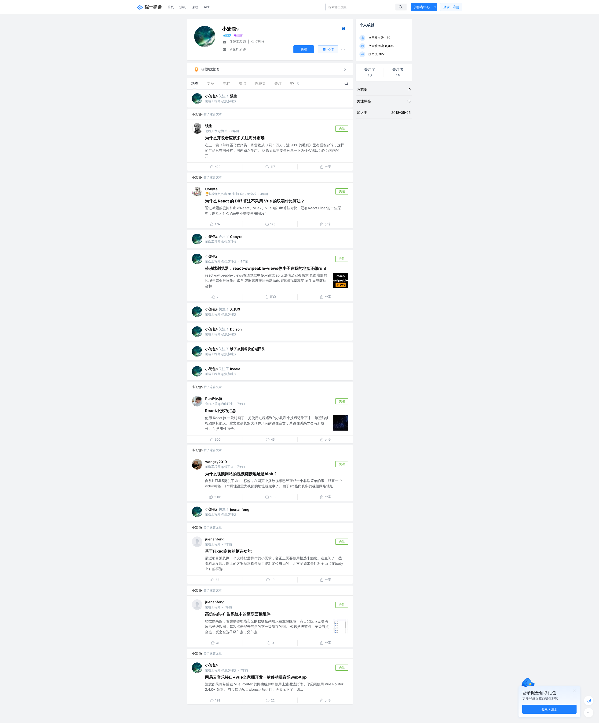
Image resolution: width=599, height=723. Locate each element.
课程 (195, 7)
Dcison (236, 329)
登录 (451, 7)
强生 (233, 96)
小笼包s (211, 96)
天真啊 (235, 309)
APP (207, 7)
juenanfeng (239, 509)
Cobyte (211, 189)
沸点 (182, 7)
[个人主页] (343, 29)
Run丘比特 (213, 398)
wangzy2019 (216, 462)
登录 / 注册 (549, 709)
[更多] (588, 712)
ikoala (235, 369)
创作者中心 (421, 7)
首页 (170, 7)
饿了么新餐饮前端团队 (247, 349)
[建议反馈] (588, 700)
